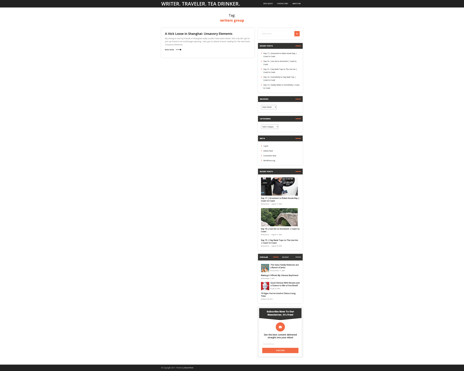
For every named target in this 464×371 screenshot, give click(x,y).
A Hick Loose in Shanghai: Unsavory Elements (198, 33)
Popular (264, 257)
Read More (169, 50)
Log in (265, 146)
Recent (285, 257)
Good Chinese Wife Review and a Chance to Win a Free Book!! (285, 284)
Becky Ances (265, 204)
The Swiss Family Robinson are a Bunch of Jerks (284, 266)
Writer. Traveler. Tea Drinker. (200, 3)
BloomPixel (188, 368)
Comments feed (269, 156)
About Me (296, 3)
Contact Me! (282, 3)
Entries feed (268, 151)
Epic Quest (268, 3)
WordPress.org (269, 160)
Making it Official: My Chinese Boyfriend (279, 275)
